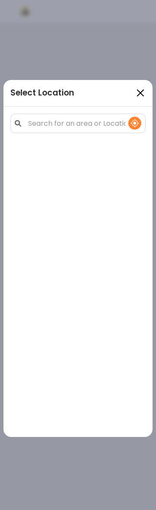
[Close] (140, 93)
